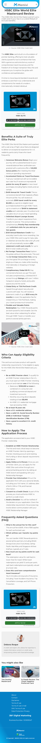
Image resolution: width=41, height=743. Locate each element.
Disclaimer (15, 700)
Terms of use (16, 703)
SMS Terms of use (18, 708)
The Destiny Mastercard (7, 680)
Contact (14, 698)
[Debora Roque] (20, 641)
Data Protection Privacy (20, 711)
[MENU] (5, 4)
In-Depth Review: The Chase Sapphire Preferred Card (30, 681)
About (13, 695)
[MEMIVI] (21, 4)
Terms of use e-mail (18, 706)
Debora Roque (11, 644)
